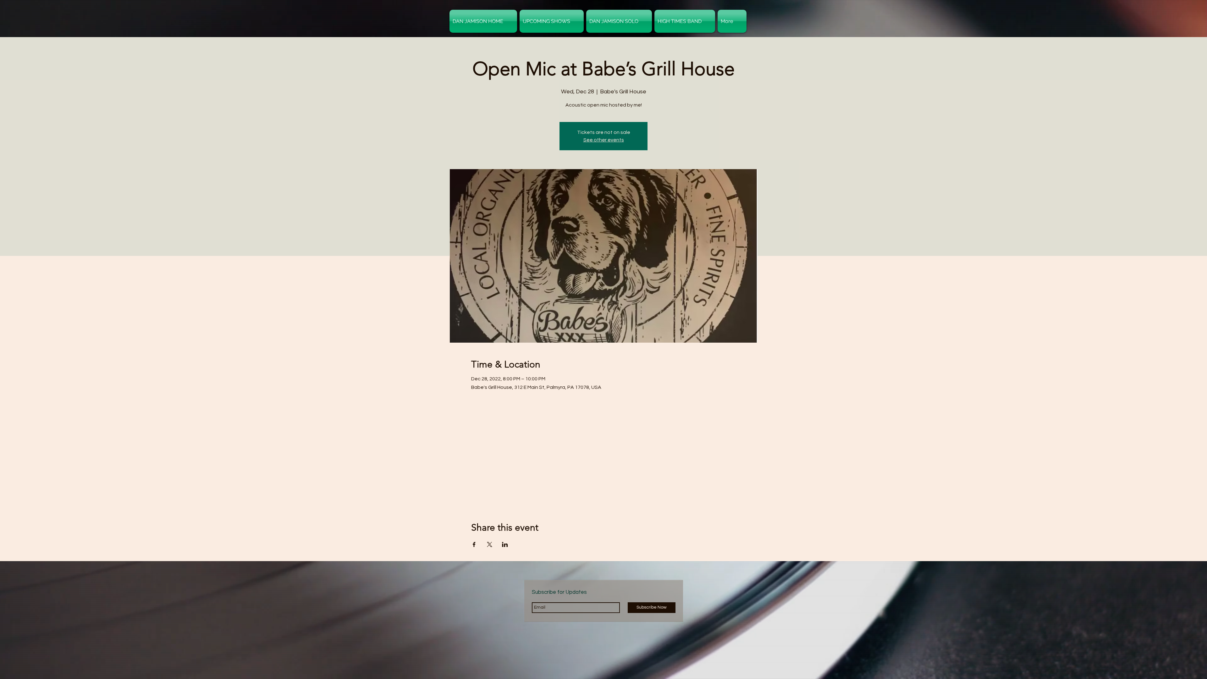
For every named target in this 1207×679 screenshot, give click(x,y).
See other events (603, 139)
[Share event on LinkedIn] (505, 544)
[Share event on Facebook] (474, 544)
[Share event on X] (490, 544)
